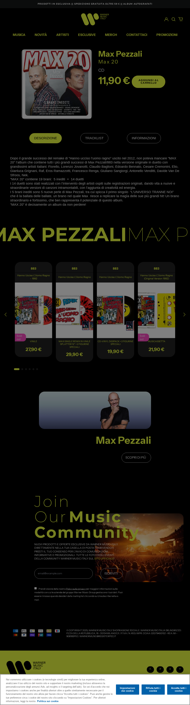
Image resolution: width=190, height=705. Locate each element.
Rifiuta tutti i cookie (153, 689)
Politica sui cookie (47, 701)
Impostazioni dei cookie (127, 689)
